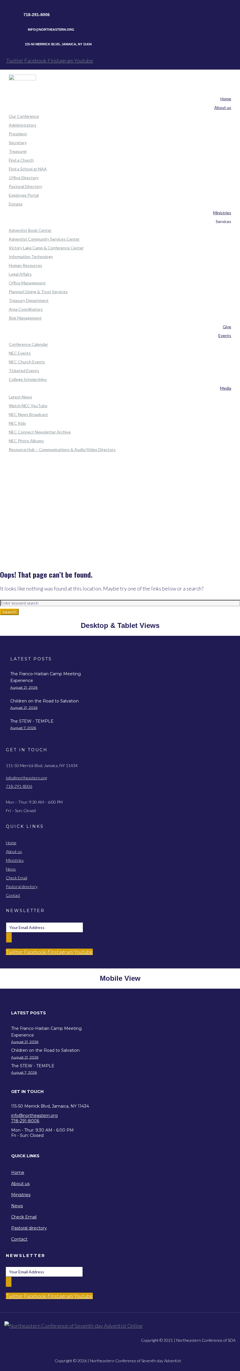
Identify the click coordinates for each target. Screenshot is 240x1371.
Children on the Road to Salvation (44, 701)
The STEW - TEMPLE (32, 721)
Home (120, 494)
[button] (55, 1013)
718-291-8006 (19, 786)
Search (9, 611)
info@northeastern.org (26, 777)
